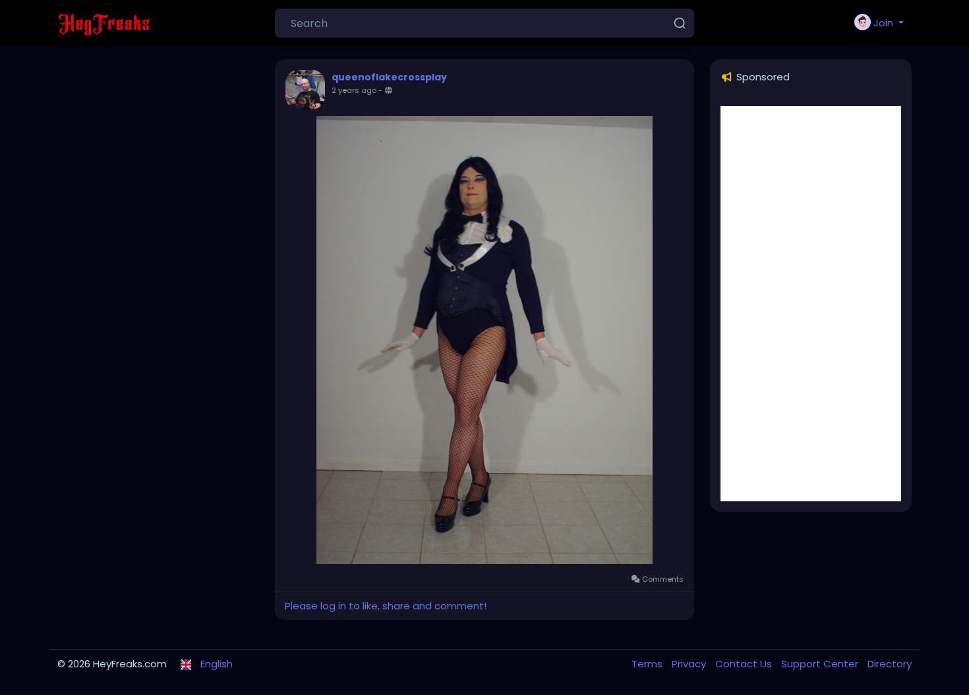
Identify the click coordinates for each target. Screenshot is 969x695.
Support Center (821, 664)
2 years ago (354, 90)
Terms (648, 664)
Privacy (690, 664)
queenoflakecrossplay (389, 77)
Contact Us (745, 664)
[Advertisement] (810, 303)
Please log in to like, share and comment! (385, 606)
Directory (889, 664)
